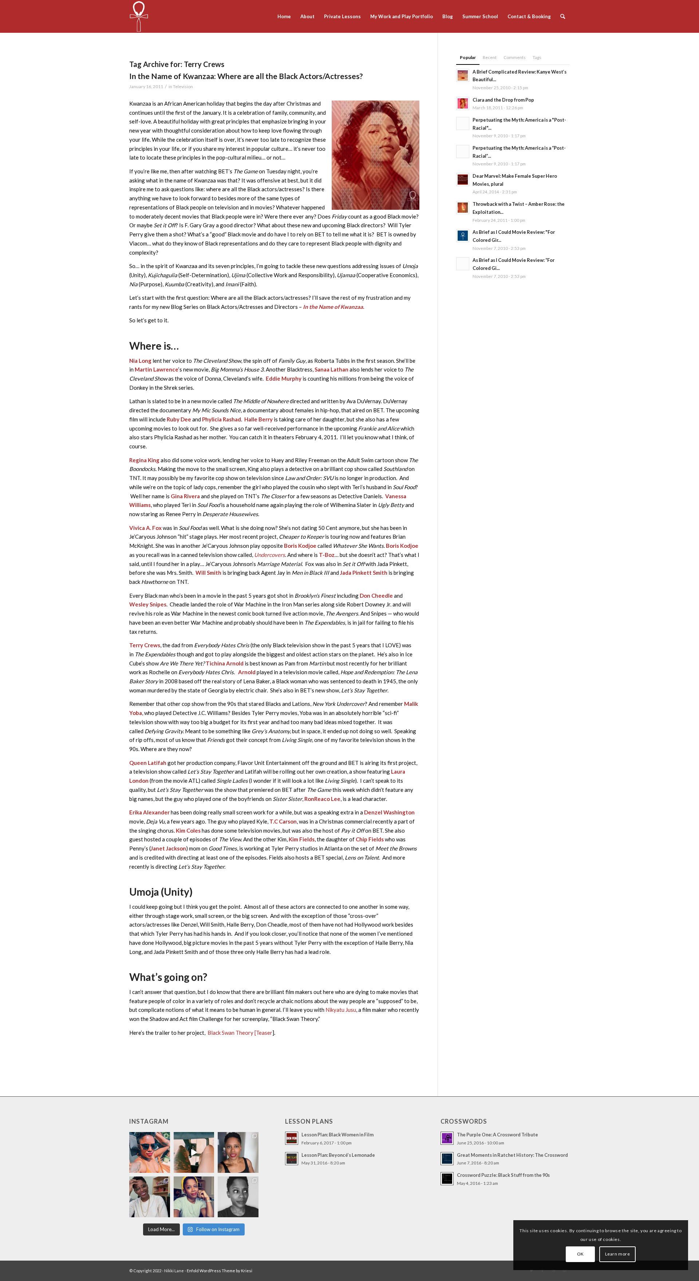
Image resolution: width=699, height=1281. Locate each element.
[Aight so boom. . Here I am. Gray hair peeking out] (194, 1196)
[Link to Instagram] (564, 1270)
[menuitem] (284, 16)
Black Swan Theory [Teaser (240, 1032)
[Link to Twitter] (531, 1270)
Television (183, 86)
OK (580, 1254)
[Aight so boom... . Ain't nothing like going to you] (238, 1152)
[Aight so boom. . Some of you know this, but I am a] (149, 1196)
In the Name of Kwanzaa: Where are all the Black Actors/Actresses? (246, 75)
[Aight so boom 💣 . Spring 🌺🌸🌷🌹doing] (194, 1152)
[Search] (563, 16)
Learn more (617, 1254)
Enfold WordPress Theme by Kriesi (219, 1270)
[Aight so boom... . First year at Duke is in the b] (149, 1152)
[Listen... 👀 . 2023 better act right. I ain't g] (238, 1196)
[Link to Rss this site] (553, 1270)
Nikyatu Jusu (340, 1009)
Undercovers (269, 554)
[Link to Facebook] (542, 1270)
